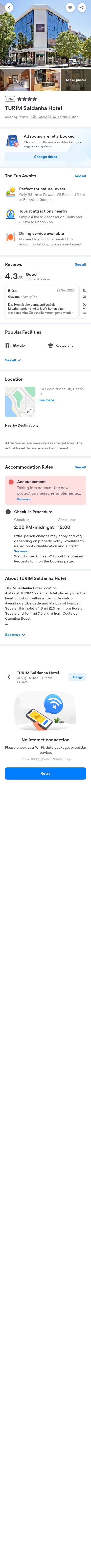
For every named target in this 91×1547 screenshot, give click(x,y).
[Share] (82, 7)
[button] (20, 402)
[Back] (9, 7)
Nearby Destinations (21, 425)
